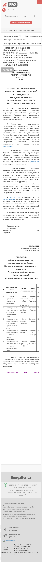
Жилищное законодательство (15, 40)
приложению (7, 146)
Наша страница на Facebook (13, 529)
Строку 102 (15, 197)
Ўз (8, 10)
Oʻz (13, 10)
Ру (4, 10)
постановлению (9, 199)
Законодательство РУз (12, 36)
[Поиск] (34, 16)
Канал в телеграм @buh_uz (14, 536)
